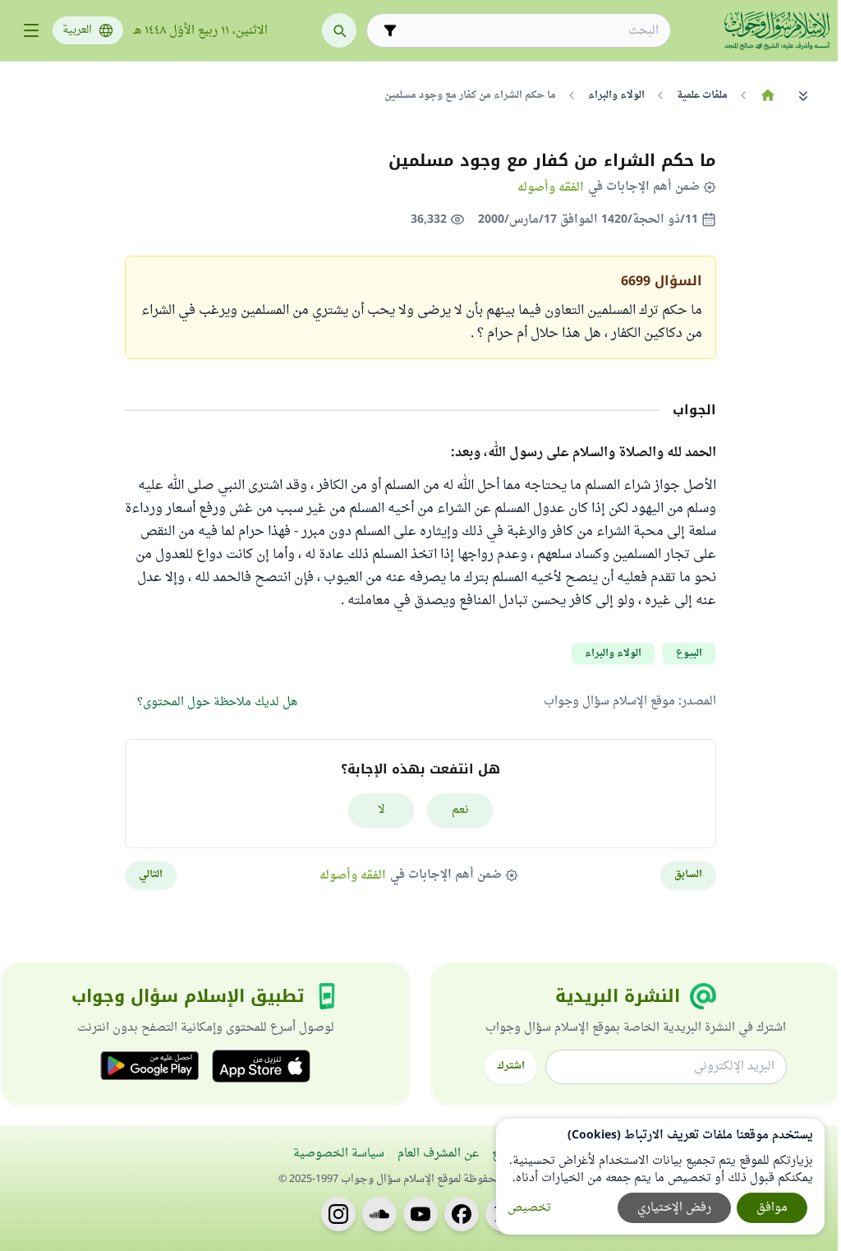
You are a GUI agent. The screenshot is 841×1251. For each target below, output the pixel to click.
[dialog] (660, 1177)
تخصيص (529, 1207)
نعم (460, 810)
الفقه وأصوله (550, 187)
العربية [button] (77, 30)
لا (381, 810)
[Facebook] (461, 1214)
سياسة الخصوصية (338, 1153)
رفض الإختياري (674, 1208)
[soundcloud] (379, 1214)
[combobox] (530, 30)
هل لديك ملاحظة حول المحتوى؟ (217, 702)
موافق (772, 1208)
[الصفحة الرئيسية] (767, 95)
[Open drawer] (31, 30)
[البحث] (339, 30)
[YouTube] (420, 1214)
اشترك (511, 1066)
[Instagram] (338, 1214)
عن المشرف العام (438, 1153)
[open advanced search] (390, 30)
